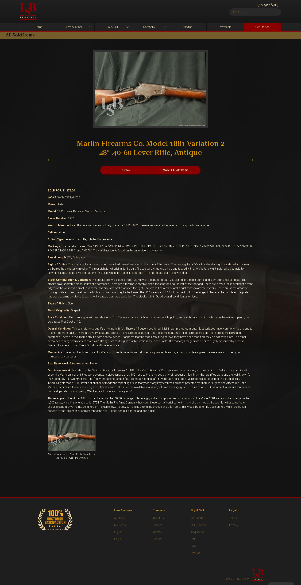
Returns (195, 553)
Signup (118, 532)
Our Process (198, 525)
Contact (157, 539)
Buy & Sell (112, 27)
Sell (193, 539)
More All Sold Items (175, 170)
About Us (158, 518)
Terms (233, 518)
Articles (157, 532)
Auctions (119, 518)
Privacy (233, 525)
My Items (120, 525)
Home (38, 27)
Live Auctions (74, 27)
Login (117, 539)
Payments (225, 27)
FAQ (193, 546)
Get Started (262, 27)
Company (149, 27)
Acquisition (197, 532)
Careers (157, 525)
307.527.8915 (267, 5)
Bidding (187, 27)
